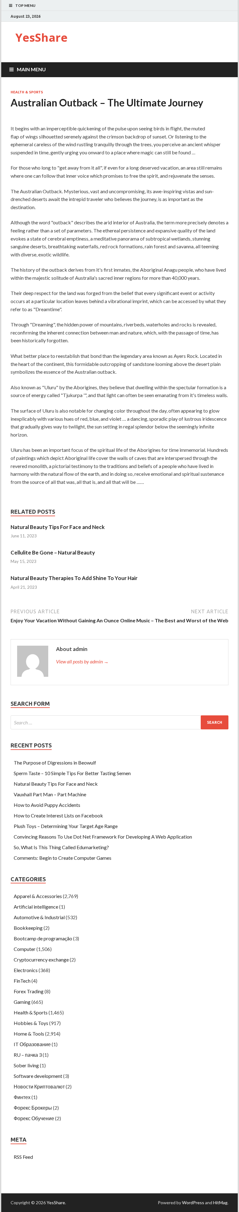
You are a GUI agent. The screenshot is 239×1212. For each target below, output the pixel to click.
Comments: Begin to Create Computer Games (62, 858)
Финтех (22, 1097)
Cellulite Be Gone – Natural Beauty (53, 552)
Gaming (22, 1002)
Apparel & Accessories (38, 896)
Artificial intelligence (36, 907)
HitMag (220, 1202)
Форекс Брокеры (33, 1108)
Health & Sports (27, 92)
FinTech (22, 981)
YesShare (41, 37)
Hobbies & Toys (31, 1023)
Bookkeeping (28, 928)
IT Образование (32, 1044)
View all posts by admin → (82, 661)
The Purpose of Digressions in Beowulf (55, 762)
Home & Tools (29, 1034)
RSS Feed (23, 1157)
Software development (38, 1076)
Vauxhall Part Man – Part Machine (50, 794)
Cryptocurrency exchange (41, 959)
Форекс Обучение (34, 1118)
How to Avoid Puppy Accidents (47, 805)
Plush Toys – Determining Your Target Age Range (66, 826)
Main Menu (31, 69)
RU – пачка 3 (28, 1055)
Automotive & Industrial (39, 917)
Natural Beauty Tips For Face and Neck (58, 527)
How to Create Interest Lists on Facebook (58, 815)
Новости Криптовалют (39, 1086)
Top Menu (25, 5)
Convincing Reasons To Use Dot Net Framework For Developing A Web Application (103, 837)
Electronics (26, 970)
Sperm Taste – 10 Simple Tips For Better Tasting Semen (72, 773)
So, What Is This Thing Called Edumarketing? (61, 847)
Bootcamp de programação (43, 938)
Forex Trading (29, 991)
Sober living (26, 1065)
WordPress (193, 1202)
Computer (24, 949)
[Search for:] (119, 722)
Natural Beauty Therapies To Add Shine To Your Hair (74, 578)
